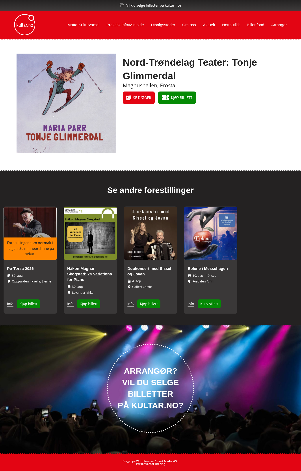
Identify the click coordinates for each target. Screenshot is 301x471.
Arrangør (279, 25)
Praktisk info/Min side (125, 25)
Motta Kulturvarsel (83, 25)
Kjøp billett (28, 303)
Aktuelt (209, 25)
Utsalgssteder (163, 25)
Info (10, 303)
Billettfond (255, 25)
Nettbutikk (231, 25)
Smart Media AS (166, 461)
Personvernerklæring (150, 464)
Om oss (189, 25)
